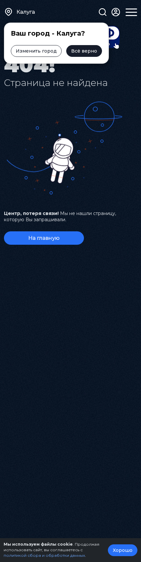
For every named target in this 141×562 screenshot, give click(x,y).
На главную (44, 238)
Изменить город (36, 51)
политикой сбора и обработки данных (44, 555)
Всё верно (84, 51)
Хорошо (122, 550)
